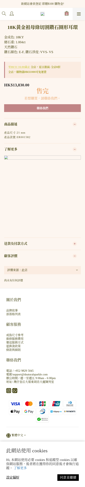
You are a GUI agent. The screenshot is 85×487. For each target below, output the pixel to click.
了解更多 (20, 468)
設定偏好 (12, 477)
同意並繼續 (68, 477)
